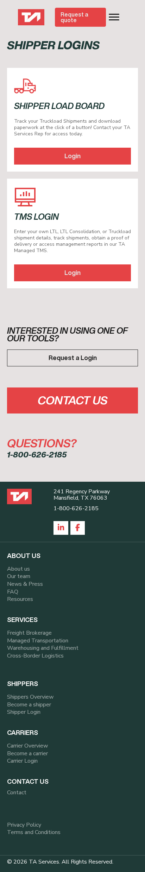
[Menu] (114, 17)
